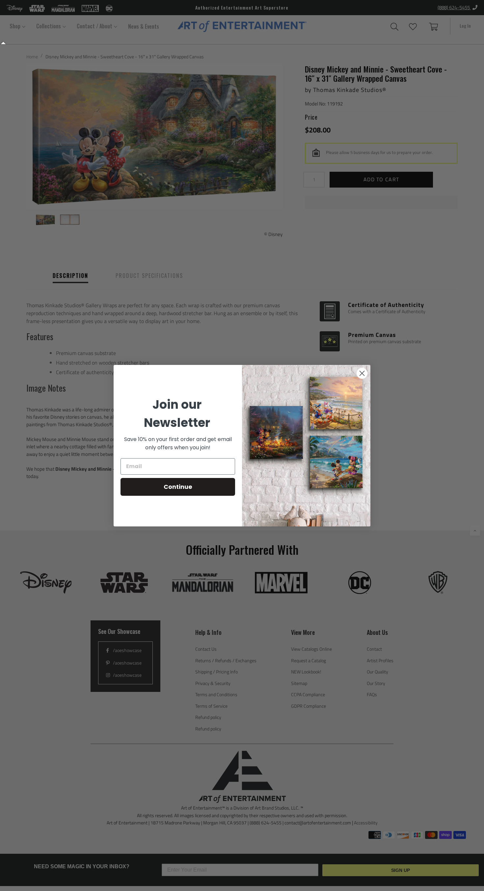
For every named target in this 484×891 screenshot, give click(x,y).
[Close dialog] (362, 373)
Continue (178, 487)
